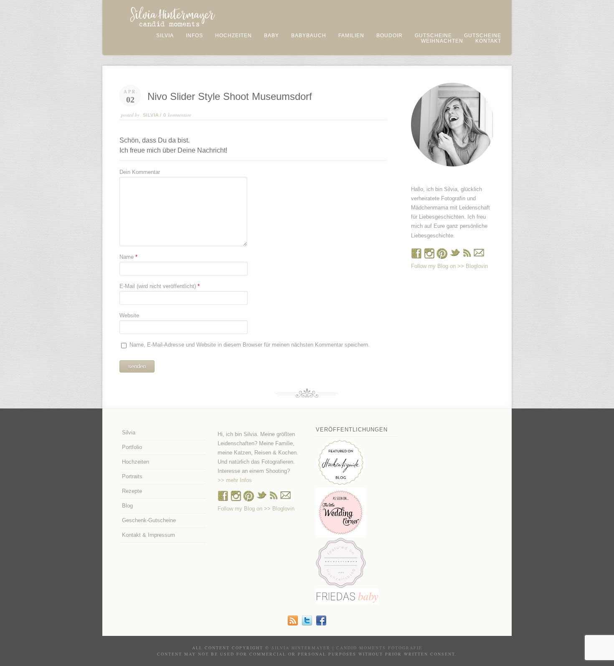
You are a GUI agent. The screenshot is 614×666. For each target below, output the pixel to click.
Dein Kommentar (139, 172)
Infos (194, 35)
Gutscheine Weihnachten (461, 38)
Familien (351, 35)
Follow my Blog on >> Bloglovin (449, 266)
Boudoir (389, 35)
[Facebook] (416, 257)
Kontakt (488, 41)
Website (129, 315)
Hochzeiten (233, 35)
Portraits (132, 476)
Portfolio (132, 447)
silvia (150, 114)
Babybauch (308, 35)
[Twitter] (307, 623)
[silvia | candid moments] (293, 623)
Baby (271, 35)
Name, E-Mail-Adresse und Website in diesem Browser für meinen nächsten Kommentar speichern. (249, 345)
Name (126, 257)
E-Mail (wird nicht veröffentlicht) (157, 286)
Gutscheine (433, 35)
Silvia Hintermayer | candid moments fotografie (346, 648)
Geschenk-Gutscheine (149, 520)
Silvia (165, 35)
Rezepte (132, 491)
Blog (127, 506)
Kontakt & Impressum (148, 535)
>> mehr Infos (235, 480)
